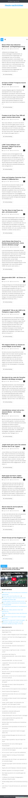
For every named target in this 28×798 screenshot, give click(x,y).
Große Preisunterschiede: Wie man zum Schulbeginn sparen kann (14, 694)
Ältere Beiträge (4, 566)
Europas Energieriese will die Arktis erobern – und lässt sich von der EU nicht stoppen (14, 749)
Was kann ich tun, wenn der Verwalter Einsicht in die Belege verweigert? (14, 672)
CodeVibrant (21, 796)
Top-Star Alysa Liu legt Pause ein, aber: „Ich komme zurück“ (13, 650)
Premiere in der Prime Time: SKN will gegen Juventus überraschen (14, 638)
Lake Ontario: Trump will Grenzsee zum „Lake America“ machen (14, 786)
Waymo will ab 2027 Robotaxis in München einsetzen (14, 768)
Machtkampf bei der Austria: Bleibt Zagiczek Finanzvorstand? (12, 744)
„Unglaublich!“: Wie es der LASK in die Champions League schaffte (13, 663)
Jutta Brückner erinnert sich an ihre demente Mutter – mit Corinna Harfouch (13, 412)
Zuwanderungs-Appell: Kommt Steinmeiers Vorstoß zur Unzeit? (14, 764)
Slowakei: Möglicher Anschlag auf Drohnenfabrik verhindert (13, 755)
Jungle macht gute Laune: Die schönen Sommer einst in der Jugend (14, 681)
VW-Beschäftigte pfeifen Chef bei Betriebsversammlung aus (14, 782)
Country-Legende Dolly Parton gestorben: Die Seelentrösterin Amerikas (12, 718)
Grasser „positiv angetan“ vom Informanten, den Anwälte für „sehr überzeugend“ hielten (13, 703)
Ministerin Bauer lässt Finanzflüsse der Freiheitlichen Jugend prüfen (14, 723)
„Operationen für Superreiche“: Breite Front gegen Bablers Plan (13, 731)
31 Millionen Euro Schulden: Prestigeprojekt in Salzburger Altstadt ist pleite (12, 778)
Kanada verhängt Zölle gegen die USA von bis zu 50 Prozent (13, 736)
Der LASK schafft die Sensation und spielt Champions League (14, 707)
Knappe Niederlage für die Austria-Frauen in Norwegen (14, 715)
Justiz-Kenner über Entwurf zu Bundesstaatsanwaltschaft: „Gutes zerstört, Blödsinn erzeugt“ (13, 243)
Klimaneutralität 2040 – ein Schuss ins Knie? (12, 660)
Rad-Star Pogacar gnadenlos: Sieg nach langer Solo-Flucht (14, 740)
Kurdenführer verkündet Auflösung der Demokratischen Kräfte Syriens (11, 712)
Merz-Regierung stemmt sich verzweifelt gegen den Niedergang (14, 773)
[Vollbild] (25, 585)
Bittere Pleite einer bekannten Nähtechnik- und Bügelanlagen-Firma (13, 631)
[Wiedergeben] (2, 585)
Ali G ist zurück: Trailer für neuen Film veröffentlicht (14, 752)
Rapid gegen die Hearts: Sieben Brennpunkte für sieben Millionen (13, 685)
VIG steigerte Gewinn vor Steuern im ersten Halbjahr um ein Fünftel (14, 668)
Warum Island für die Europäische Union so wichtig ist (14, 688)
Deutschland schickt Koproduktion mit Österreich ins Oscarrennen (14, 727)
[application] (14, 579)
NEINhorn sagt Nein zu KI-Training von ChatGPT (13, 770)
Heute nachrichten (14, 5)
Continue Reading (8, 74)
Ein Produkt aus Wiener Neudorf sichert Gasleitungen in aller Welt (14, 699)
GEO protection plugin (24, 797)
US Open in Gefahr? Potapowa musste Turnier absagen (14, 634)
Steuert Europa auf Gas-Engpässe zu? (14, 538)
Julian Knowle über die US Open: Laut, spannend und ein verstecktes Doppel (14, 760)
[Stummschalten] (23, 585)
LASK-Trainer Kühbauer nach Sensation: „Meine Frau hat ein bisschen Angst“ (11, 146)
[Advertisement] (14, 22)
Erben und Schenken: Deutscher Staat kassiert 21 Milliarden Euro (13, 646)
